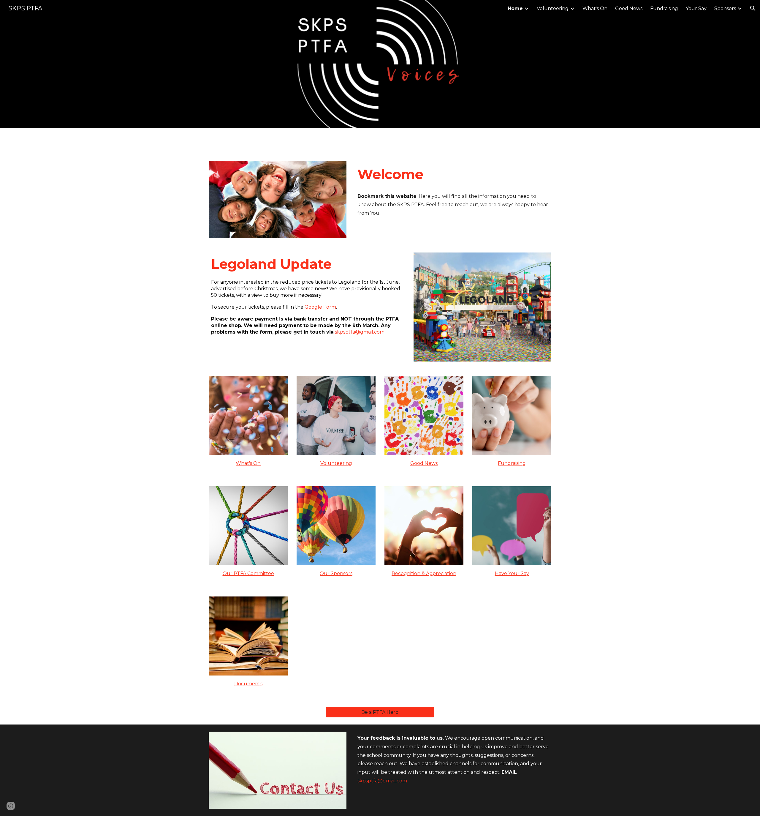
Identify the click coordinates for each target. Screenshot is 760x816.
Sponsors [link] (725, 8)
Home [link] (515, 8)
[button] (753, 8)
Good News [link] (628, 8)
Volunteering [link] (553, 8)
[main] (453, 174)
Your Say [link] (696, 8)
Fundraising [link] (664, 8)
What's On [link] (594, 8)
